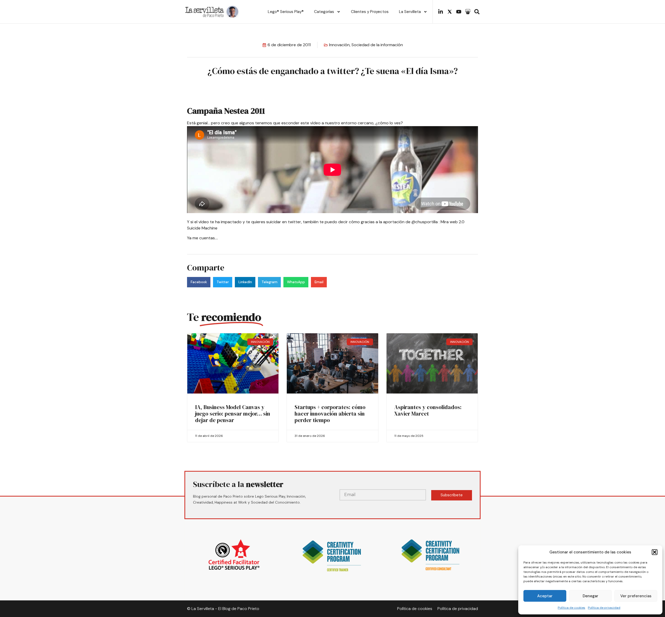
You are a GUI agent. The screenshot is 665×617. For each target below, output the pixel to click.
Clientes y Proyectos (370, 11)
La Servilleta (410, 11)
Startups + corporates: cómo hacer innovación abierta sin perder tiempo (330, 413)
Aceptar (545, 596)
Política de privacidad (604, 608)
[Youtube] (458, 11)
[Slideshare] (467, 11)
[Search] (477, 11)
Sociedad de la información (377, 45)
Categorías (324, 11)
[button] (654, 552)
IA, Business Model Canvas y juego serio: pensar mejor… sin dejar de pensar (232, 413)
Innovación (339, 45)
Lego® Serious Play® (286, 11)
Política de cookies (571, 608)
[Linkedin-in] (440, 11)
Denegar (590, 596)
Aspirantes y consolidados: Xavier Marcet (428, 410)
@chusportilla (424, 222)
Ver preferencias (635, 596)
